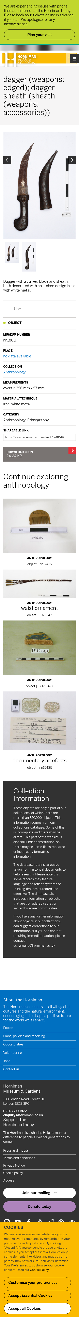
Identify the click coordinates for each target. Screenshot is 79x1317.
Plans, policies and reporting (24, 1036)
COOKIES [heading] (13, 1227)
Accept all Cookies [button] (24, 1308)
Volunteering (12, 1053)
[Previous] (7, 160)
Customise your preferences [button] (32, 1282)
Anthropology (14, 372)
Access (8, 1180)
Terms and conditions (19, 1158)
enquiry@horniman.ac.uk (36, 945)
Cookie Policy (39, 1270)
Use (17, 309)
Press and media (15, 1150)
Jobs (6, 1061)
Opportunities (13, 1044)
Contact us (11, 1069)
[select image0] (11, 252)
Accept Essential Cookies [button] (30, 1295)
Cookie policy (13, 1173)
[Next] (72, 160)
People (8, 1028)
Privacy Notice (14, 1165)
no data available (17, 356)
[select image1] (28, 257)
